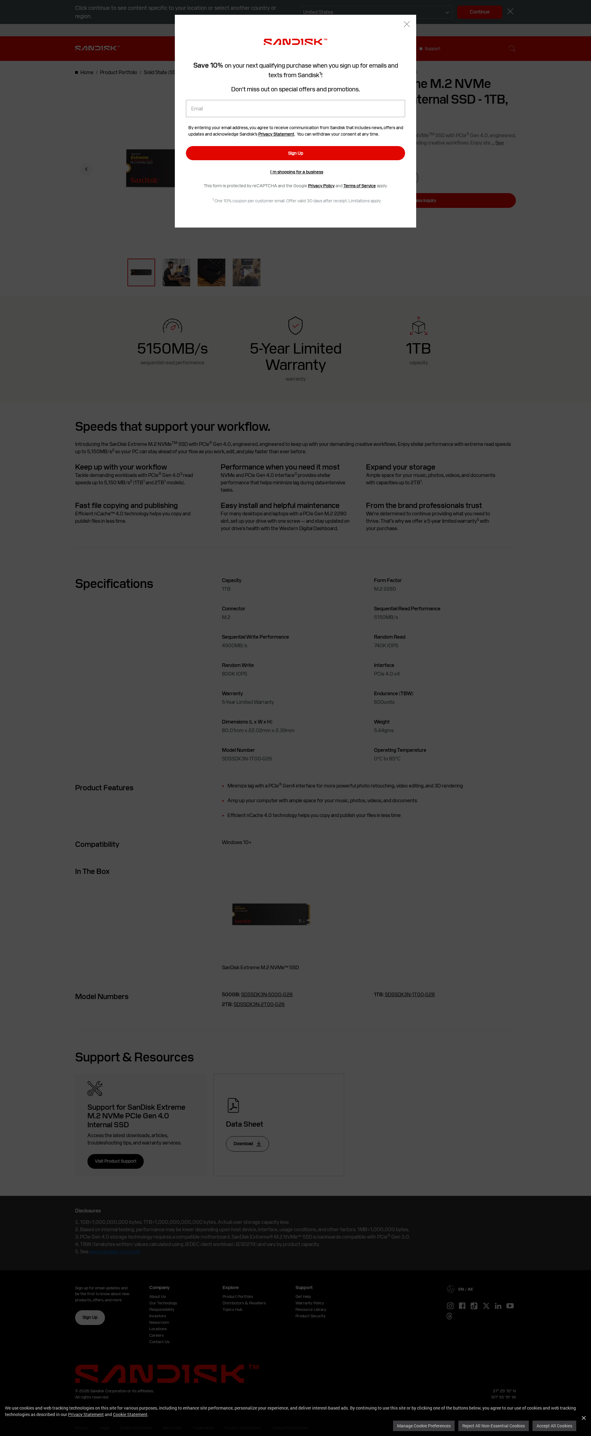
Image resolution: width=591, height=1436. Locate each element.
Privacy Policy (321, 185)
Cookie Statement (130, 1414)
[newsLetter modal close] (406, 25)
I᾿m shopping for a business (296, 172)
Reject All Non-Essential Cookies (493, 1426)
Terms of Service (360, 185)
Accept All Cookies (554, 1426)
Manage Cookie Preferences (424, 1426)
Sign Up (295, 153)
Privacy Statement (86, 1414)
